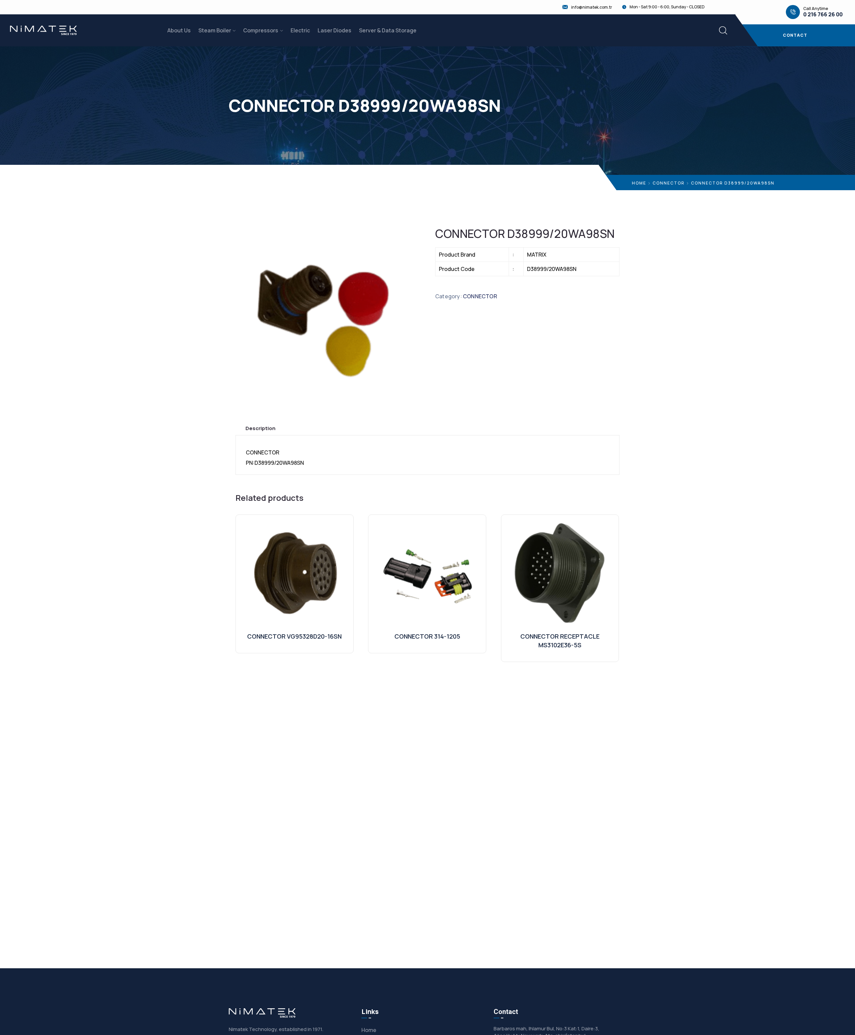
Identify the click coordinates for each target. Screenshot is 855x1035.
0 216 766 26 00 (823, 14)
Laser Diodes (334, 30)
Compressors (260, 30)
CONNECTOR (669, 183)
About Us (179, 30)
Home (639, 183)
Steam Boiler (214, 30)
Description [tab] (260, 428)
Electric (300, 30)
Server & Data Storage (387, 30)
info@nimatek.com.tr (591, 7)
